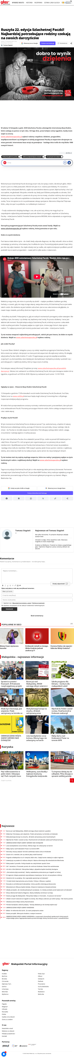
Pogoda (4, 1004)
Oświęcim (41, 979)
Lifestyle (4, 1009)
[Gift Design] (32, 1046)
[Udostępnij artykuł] (71, 43)
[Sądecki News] (14, 1046)
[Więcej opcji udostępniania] (67, 498)
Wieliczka (41, 994)
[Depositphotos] (23, 1046)
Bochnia (4, 976)
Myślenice (5, 994)
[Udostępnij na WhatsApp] (31, 498)
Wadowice (41, 992)
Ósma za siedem (7, 1019)
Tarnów (40, 989)
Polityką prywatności (38, 603)
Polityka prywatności (8, 1034)
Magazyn (5, 1007)
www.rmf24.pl (18, 396)
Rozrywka (38, 3)
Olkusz (40, 976)
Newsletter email (7, 1028)
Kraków (4, 974)
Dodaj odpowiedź (59, 584)
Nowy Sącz (41, 974)
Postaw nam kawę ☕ (47, 43)
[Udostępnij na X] (43, 498)
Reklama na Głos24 (8, 1031)
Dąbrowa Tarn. (6, 984)
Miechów (5, 992)
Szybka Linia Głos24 (52, 3)
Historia (29, 3)
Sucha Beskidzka (43, 986)
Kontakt (4, 1036)
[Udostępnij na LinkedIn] (18, 498)
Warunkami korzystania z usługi (21, 603)
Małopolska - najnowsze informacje (23, 656)
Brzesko (4, 979)
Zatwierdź (9, 609)
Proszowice (41, 984)
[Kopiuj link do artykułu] (55, 498)
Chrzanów (5, 981)
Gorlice (4, 986)
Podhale (40, 981)
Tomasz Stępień (8, 45)
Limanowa (5, 989)
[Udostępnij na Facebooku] (6, 498)
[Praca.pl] (6, 1046)
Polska (4, 1014)
